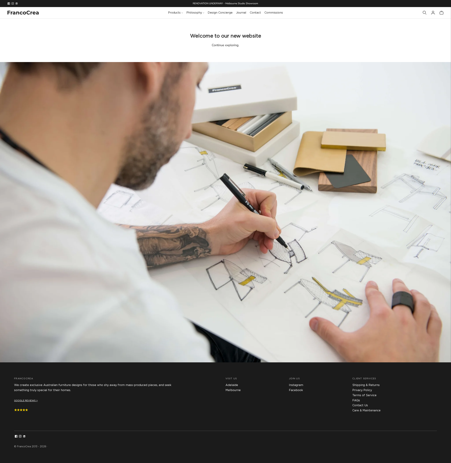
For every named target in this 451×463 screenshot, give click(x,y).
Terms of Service (364, 395)
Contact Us (360, 405)
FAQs (356, 400)
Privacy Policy (362, 390)
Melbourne (233, 390)
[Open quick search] (424, 13)
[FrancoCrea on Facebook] (9, 3)
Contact (255, 12)
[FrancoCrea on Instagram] (12, 3)
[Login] (433, 13)
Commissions (273, 12)
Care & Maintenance (366, 410)
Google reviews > (26, 400)
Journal (241, 12)
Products (174, 12)
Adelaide (232, 385)
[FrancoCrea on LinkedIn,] (16, 3)
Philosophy (194, 12)
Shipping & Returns (366, 385)
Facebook (296, 390)
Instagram (296, 385)
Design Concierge (220, 12)
